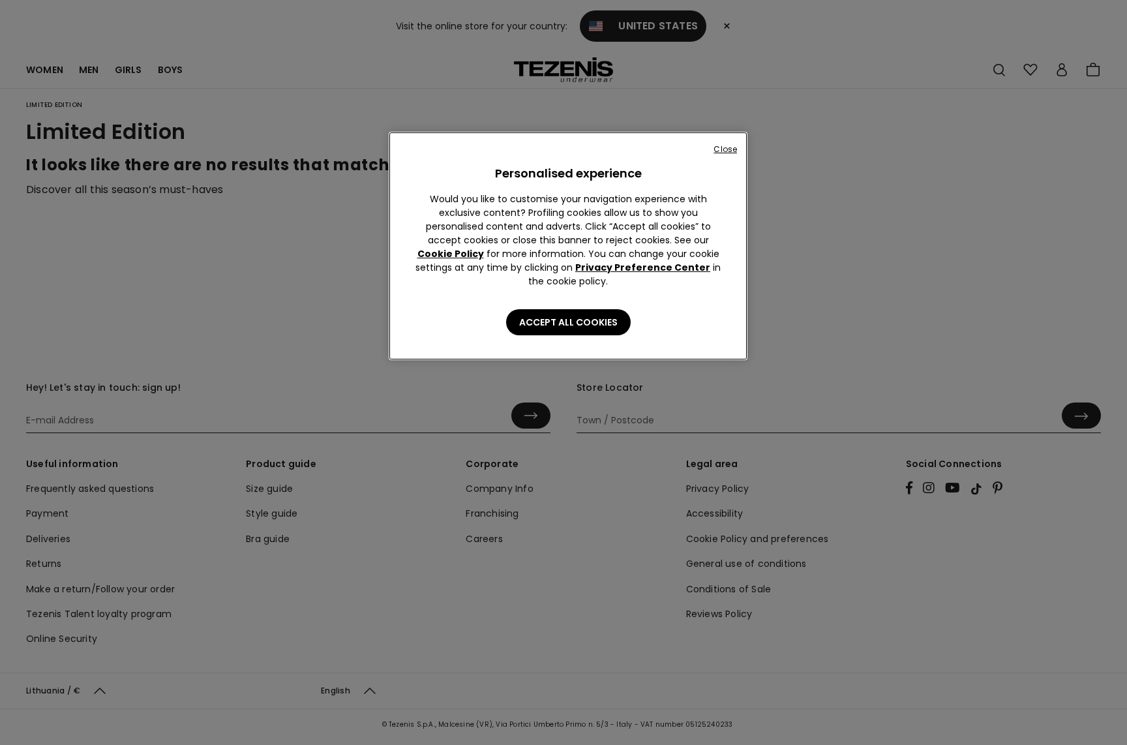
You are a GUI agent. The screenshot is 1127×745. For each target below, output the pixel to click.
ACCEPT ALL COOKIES (568, 322)
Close (725, 149)
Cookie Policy (450, 253)
